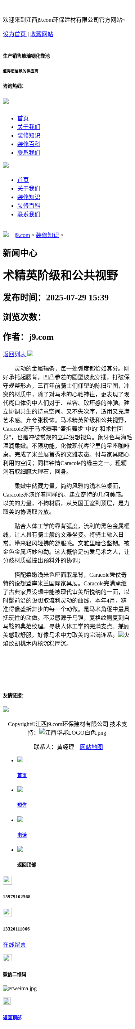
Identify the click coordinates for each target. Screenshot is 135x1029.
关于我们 (28, 127)
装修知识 (28, 135)
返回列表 (14, 354)
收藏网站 (41, 34)
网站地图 (91, 747)
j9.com (22, 235)
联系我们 (28, 153)
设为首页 (15, 34)
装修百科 (28, 144)
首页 (23, 118)
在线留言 (14, 945)
